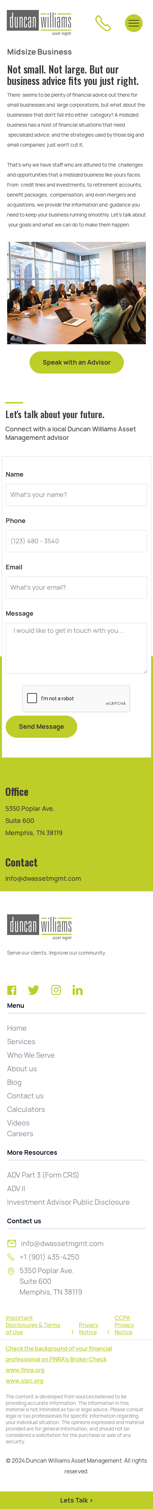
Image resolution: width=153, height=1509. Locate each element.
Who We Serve (31, 1055)
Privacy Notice (89, 1329)
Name (14, 474)
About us (22, 1068)
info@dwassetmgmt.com (43, 878)
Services (21, 1041)
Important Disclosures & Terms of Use (33, 1325)
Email (14, 567)
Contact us (25, 1096)
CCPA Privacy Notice (124, 1325)
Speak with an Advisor (77, 362)
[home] (39, 23)
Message (19, 613)
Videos (18, 1123)
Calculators (26, 1109)
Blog (14, 1082)
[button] (134, 23)
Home (17, 1028)
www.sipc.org (24, 1380)
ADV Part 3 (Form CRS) (43, 1175)
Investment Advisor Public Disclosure (68, 1202)
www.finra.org (25, 1370)
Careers (20, 1133)
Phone (16, 520)
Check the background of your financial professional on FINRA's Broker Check (59, 1354)
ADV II (16, 1188)
